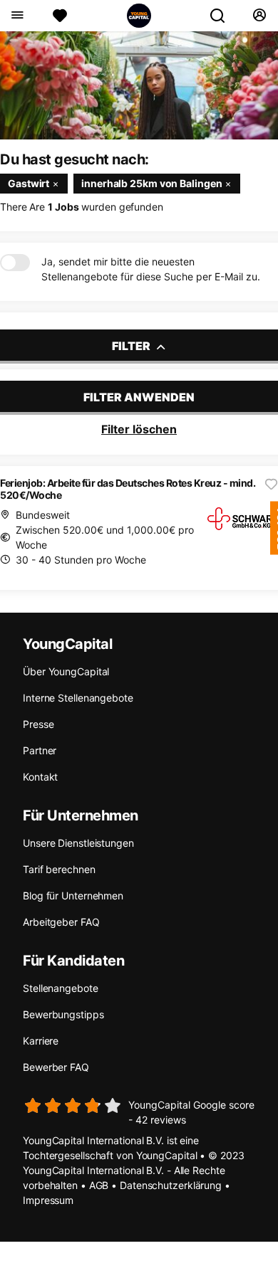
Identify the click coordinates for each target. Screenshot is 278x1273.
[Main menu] (17, 15)
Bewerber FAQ (56, 1067)
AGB (99, 1185)
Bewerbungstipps (63, 1014)
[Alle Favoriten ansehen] (60, 15)
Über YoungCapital (66, 671)
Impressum (48, 1200)
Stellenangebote (60, 988)
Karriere (40, 1041)
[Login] (259, 15)
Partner (39, 750)
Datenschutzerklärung (171, 1185)
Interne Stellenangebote (78, 698)
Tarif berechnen (59, 869)
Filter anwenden (139, 397)
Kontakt (40, 777)
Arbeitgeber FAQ (61, 922)
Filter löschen (139, 429)
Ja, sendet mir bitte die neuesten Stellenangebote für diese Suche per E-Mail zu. (150, 268)
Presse (38, 724)
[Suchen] (223, 15)
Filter (132, 346)
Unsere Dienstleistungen (78, 843)
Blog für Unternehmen (73, 895)
